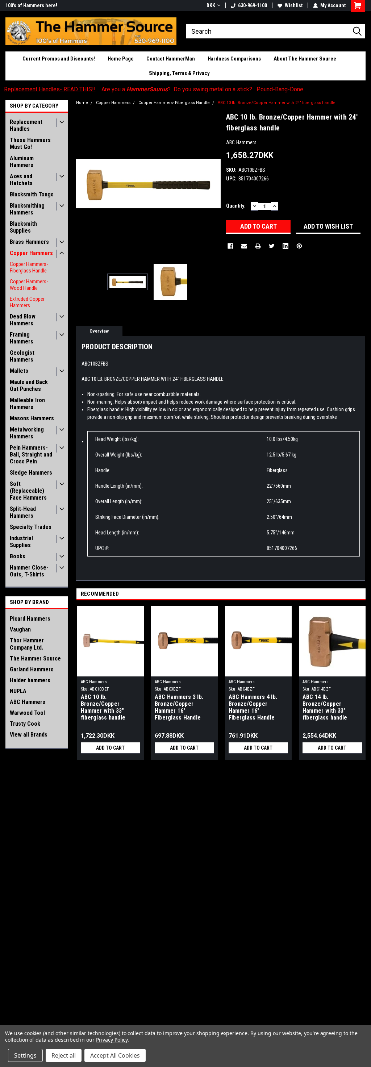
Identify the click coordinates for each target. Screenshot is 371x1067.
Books (17, 556)
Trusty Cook (25, 723)
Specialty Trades (30, 527)
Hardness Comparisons (234, 58)
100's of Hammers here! (31, 5)
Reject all (63, 1055)
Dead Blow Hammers (23, 320)
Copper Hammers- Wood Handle (29, 284)
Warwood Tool (27, 712)
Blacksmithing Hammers (27, 209)
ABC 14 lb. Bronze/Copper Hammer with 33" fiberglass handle (325, 707)
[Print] (258, 246)
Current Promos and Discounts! (58, 58)
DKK (211, 5)
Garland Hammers (32, 669)
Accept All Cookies (115, 1055)
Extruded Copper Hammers (27, 302)
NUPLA (18, 691)
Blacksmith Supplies (23, 227)
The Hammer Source (35, 658)
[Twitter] (272, 246)
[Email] (244, 246)
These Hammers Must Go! (30, 143)
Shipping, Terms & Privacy (179, 73)
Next (213, 184)
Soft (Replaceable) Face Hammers (28, 490)
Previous (83, 184)
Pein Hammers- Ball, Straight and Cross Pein (31, 454)
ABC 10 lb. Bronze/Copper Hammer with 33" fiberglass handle (103, 707)
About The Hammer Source (305, 58)
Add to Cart (110, 748)
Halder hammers (30, 680)
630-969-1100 (252, 5)
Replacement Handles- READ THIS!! (50, 89)
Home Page (121, 58)
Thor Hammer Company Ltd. (27, 644)
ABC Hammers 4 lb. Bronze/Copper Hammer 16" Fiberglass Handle (253, 707)
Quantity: (236, 206)
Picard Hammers (30, 618)
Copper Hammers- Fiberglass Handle (29, 267)
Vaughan (20, 629)
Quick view (184, 671)
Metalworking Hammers (27, 433)
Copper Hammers (31, 253)
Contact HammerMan (170, 58)
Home (82, 102)
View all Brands (28, 734)
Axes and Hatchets (21, 180)
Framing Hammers (21, 338)
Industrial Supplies (21, 542)
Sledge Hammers (31, 472)
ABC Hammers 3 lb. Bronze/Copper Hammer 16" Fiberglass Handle (179, 707)
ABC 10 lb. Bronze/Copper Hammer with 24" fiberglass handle (276, 102)
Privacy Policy (112, 1039)
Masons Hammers (32, 418)
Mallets (19, 370)
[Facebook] (230, 246)
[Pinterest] (299, 246)
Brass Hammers (29, 241)
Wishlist (294, 5)
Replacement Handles (26, 125)
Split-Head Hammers (23, 512)
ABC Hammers (27, 702)
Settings (25, 1055)
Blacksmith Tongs (32, 194)
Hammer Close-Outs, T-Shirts (29, 571)
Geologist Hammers (22, 356)
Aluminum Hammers (22, 161)
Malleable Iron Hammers (27, 403)
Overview (99, 331)
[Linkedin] (285, 246)
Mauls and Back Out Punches (29, 385)
